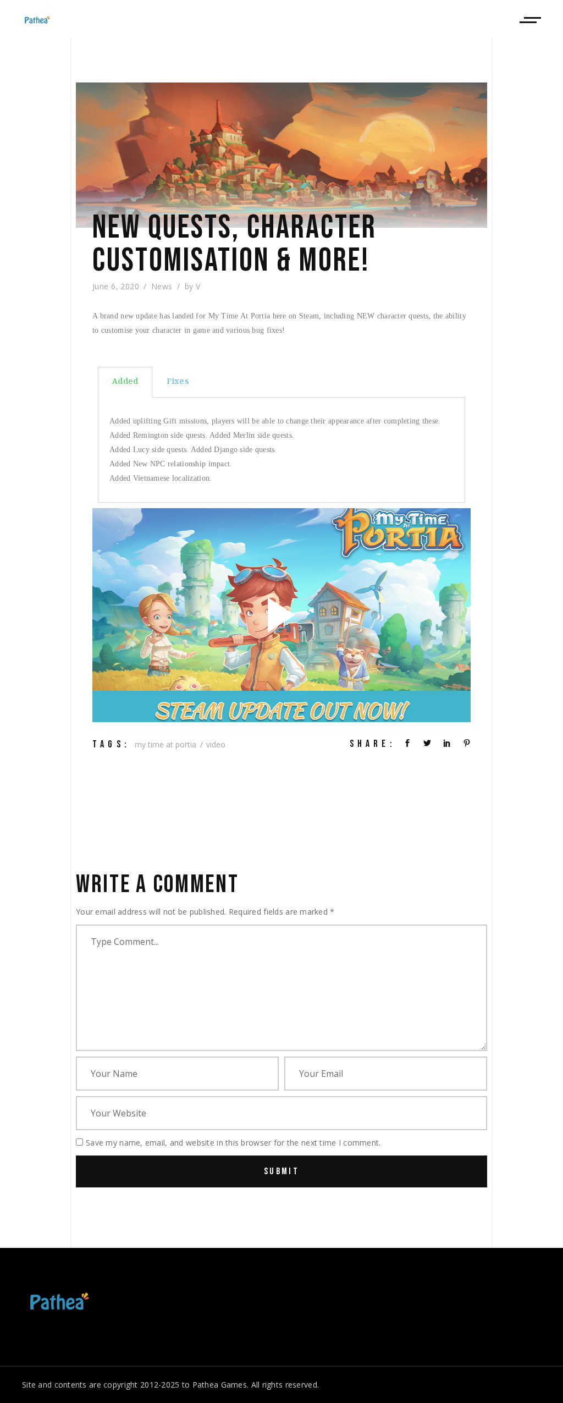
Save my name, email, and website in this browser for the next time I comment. (233, 1142)
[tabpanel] (281, 450)
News (162, 286)
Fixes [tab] (177, 382)
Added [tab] (125, 382)
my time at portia (165, 744)
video (215, 744)
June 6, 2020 (115, 286)
